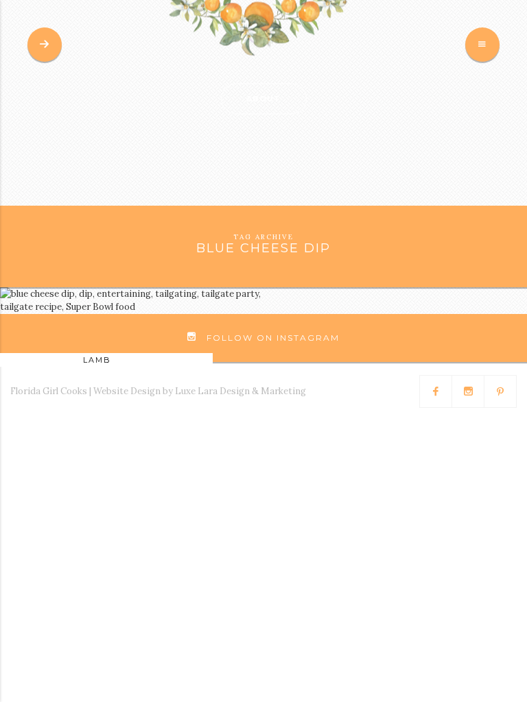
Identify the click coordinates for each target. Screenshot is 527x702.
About (263, 99)
